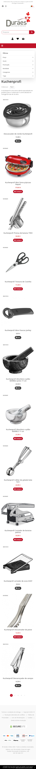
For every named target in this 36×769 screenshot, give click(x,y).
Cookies (30, 717)
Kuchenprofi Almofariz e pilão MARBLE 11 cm (18, 430)
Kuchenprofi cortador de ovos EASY (18, 581)
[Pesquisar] (32, 32)
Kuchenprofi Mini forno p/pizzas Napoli (18, 183)
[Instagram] (6, 6)
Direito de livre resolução (18, 720)
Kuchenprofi (11, 81)
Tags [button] (4, 76)
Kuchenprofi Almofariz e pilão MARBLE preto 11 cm (18, 380)
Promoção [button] (6, 65)
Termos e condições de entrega (11, 712)
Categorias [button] (6, 72)
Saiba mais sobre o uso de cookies (24, 767)
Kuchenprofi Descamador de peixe (18, 630)
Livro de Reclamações (18, 717)
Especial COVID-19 (29, 712)
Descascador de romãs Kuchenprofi (18, 134)
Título (11, 87)
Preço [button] (4, 57)
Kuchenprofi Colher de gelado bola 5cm (18, 481)
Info (18, 141)
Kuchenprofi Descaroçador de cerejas (18, 678)
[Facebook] (2, 6)
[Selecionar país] (32, 6)
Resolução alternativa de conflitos (15, 715)
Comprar (19, 191)
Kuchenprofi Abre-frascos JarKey (18, 330)
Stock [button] (4, 61)
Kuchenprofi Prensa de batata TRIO (18, 233)
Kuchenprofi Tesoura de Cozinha (18, 282)
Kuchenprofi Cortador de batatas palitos (18, 531)
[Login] (12, 38)
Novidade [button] (6, 68)
